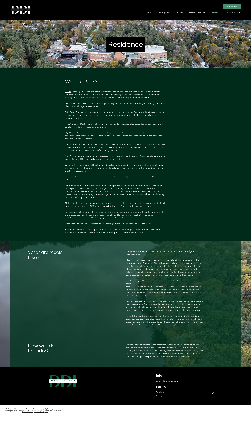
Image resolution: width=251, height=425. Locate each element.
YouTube (160, 392)
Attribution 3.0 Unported (41, 412)
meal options (143, 266)
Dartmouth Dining (151, 263)
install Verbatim (127, 194)
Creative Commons (27, 412)
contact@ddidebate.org (167, 381)
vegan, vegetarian (189, 266)
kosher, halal (174, 266)
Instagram (160, 395)
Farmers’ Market (182, 301)
